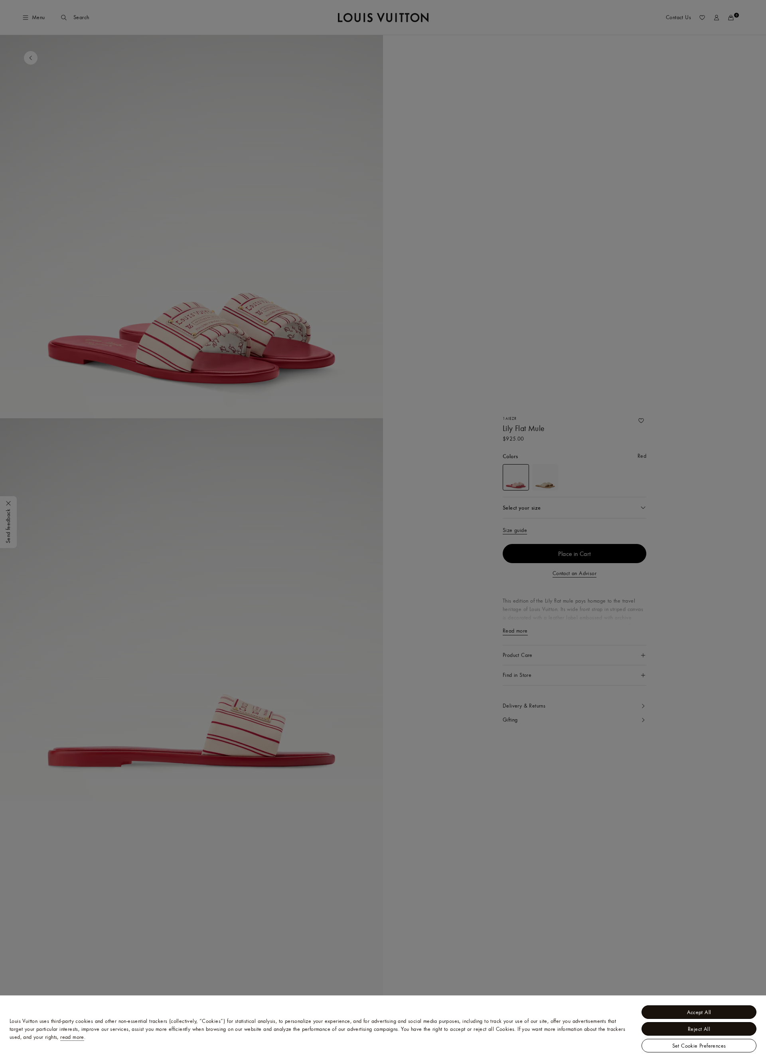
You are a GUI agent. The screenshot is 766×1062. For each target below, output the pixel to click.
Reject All (699, 1028)
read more (72, 1036)
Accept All (699, 1012)
